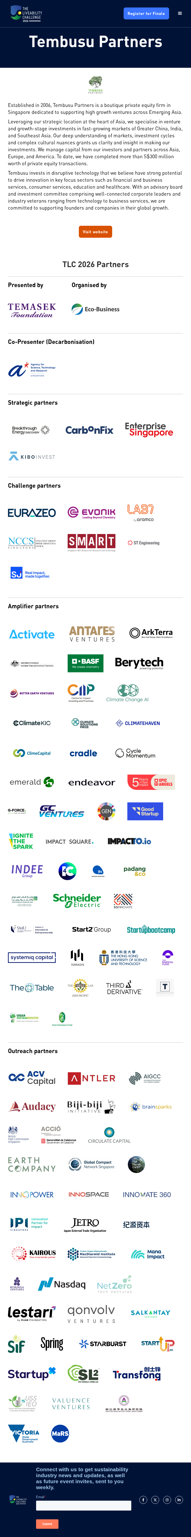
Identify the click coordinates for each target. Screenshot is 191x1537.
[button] (176, 13)
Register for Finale (146, 13)
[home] (26, 13)
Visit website (95, 231)
